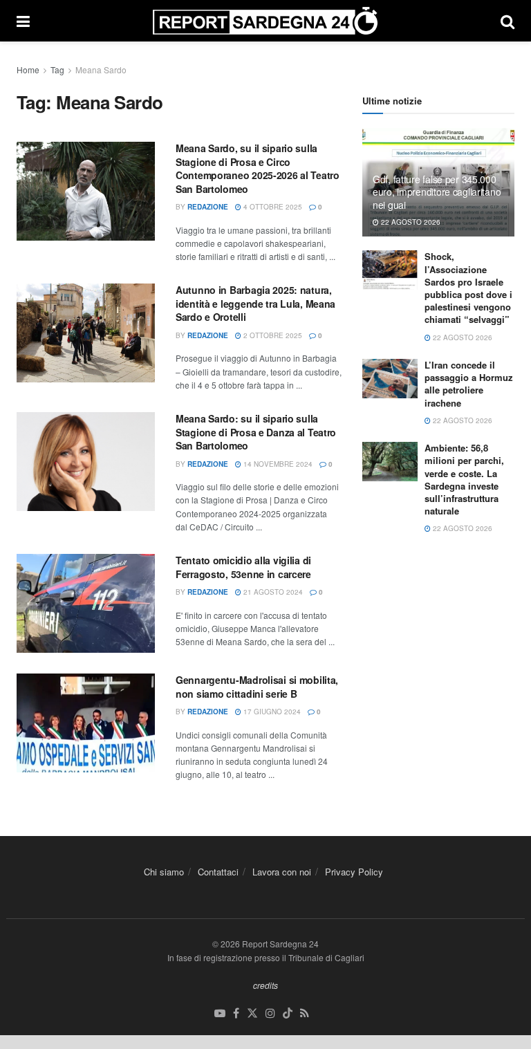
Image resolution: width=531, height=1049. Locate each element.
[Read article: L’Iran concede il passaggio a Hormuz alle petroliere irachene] (390, 378)
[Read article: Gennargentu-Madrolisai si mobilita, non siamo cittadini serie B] (86, 723)
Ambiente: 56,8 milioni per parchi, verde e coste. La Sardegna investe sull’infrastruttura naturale (464, 479)
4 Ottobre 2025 (271, 207)
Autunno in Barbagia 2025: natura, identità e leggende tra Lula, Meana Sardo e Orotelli (255, 303)
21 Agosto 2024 (272, 592)
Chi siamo (164, 871)
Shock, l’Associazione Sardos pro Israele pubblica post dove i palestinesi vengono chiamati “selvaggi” (468, 288)
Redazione (207, 207)
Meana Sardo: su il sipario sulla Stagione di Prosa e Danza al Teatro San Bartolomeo (256, 431)
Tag (57, 69)
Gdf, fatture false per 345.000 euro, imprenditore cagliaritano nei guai (437, 191)
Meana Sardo (101, 69)
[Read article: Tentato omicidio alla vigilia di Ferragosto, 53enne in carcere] (86, 603)
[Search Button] (507, 20)
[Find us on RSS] (304, 1013)
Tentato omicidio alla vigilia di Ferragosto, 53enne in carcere (243, 567)
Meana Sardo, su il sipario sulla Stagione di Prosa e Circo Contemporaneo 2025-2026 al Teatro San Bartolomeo (257, 168)
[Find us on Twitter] (252, 1013)
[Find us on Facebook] (236, 1013)
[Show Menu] (23, 20)
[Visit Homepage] (265, 21)
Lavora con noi (281, 871)
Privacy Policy (354, 871)
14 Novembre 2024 (277, 464)
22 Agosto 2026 (409, 222)
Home (28, 69)
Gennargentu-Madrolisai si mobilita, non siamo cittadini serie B (257, 686)
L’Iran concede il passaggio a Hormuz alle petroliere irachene (469, 383)
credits (265, 985)
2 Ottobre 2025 (271, 335)
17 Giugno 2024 (271, 711)
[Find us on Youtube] (219, 1013)
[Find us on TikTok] (287, 1013)
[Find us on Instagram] (270, 1013)
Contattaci (218, 871)
